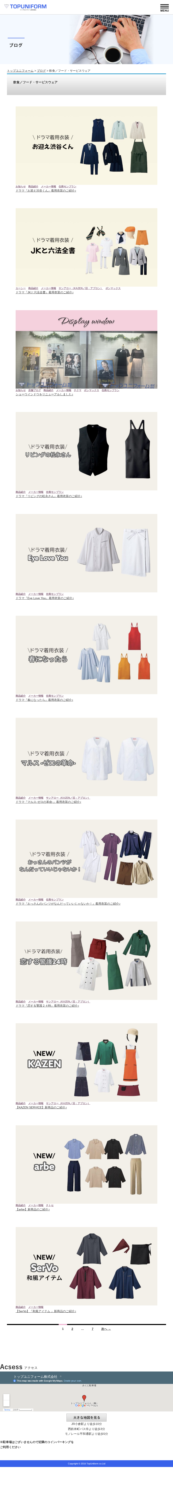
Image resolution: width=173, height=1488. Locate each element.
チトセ (50, 1205)
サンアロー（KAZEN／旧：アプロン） (81, 288)
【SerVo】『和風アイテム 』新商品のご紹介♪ (46, 1311)
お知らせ (21, 186)
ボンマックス (113, 288)
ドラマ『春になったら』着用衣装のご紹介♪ (44, 700)
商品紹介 (33, 186)
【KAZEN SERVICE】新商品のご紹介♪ (41, 1107)
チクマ (77, 390)
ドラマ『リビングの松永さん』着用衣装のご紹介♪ (49, 496)
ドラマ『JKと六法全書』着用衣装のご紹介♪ (45, 292)
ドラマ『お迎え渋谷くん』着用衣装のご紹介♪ (46, 190)
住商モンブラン (67, 186)
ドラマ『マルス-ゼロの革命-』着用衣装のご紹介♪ (48, 802)
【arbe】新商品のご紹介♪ (33, 1209)
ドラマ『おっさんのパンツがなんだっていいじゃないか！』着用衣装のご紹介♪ (68, 903)
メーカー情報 (48, 186)
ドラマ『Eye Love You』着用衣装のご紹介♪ (45, 598)
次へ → (106, 1328)
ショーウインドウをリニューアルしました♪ (44, 394)
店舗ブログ (34, 390)
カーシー (21, 288)
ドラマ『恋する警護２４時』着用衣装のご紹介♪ (47, 1005)
